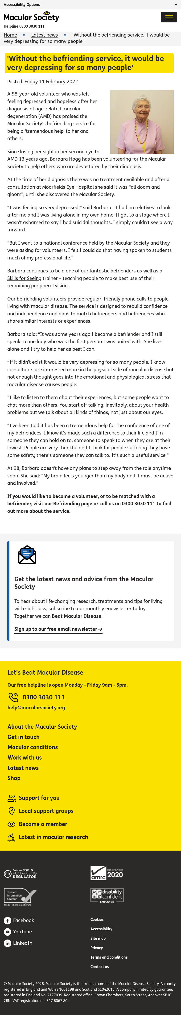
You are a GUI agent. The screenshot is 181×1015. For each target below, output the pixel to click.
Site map (98, 938)
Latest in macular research (53, 837)
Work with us (25, 757)
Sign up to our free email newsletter (56, 629)
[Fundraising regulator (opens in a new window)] (27, 873)
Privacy (96, 948)
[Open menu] (169, 17)
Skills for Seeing (24, 278)
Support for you (39, 798)
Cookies (97, 919)
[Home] (31, 20)
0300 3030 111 (32, 26)
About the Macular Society (42, 726)
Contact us (99, 967)
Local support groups (46, 811)
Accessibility (101, 929)
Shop (14, 778)
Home (10, 35)
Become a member (43, 824)
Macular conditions (33, 747)
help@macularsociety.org (36, 708)
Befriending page (72, 504)
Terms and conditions (109, 957)
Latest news (44, 35)
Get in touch (24, 737)
